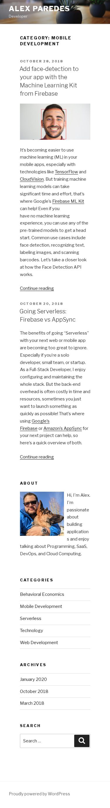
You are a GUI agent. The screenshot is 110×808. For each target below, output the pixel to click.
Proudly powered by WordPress (39, 793)
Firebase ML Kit (68, 201)
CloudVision (32, 179)
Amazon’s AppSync (62, 428)
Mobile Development (41, 606)
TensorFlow (66, 171)
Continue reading (37, 288)
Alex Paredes (39, 8)
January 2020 (33, 679)
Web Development (39, 642)
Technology (31, 630)
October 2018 (34, 691)
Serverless (30, 618)
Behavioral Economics (42, 594)
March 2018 (32, 703)
